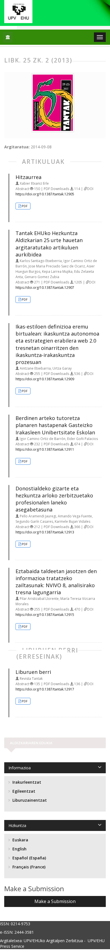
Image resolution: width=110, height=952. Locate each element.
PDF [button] (25, 206)
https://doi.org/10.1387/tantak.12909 (45, 379)
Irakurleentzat (26, 782)
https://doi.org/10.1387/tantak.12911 (45, 449)
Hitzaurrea (28, 177)
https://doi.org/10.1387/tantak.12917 (45, 689)
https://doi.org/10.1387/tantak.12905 (45, 194)
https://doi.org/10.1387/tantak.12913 (45, 532)
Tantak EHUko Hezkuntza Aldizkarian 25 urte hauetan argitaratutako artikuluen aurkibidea (49, 244)
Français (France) (28, 867)
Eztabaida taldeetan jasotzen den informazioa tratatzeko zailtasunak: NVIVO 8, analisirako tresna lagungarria (56, 582)
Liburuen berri (33, 672)
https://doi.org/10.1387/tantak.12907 (45, 287)
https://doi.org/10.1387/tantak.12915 (45, 614)
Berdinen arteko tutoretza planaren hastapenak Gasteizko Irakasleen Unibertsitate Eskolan (55, 425)
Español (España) (28, 858)
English (19, 849)
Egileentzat (23, 791)
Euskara (19, 840)
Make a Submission (55, 901)
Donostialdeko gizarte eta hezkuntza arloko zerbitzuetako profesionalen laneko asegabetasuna (54, 499)
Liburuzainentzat (29, 800)
